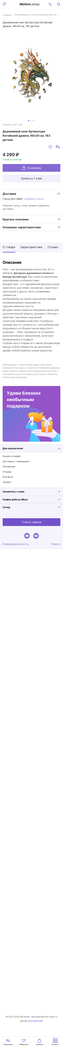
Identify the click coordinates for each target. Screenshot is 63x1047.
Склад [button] (6, 507)
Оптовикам (9, 466)
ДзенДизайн (35, 1020)
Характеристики (31, 247)
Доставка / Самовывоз (16, 461)
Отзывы (53, 247)
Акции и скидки (11, 456)
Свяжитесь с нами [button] (13, 491)
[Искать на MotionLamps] (58, 4)
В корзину (34, 168)
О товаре (9, 247)
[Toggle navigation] (12, 4)
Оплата (7, 482)
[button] (50, 4)
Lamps (30, 4)
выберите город (34, 198)
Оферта (55, 543)
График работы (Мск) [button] (15, 499)
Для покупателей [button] (13, 448)
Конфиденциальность (16, 543)
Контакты (8, 476)
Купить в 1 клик (31, 178)
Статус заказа (31, 522)
